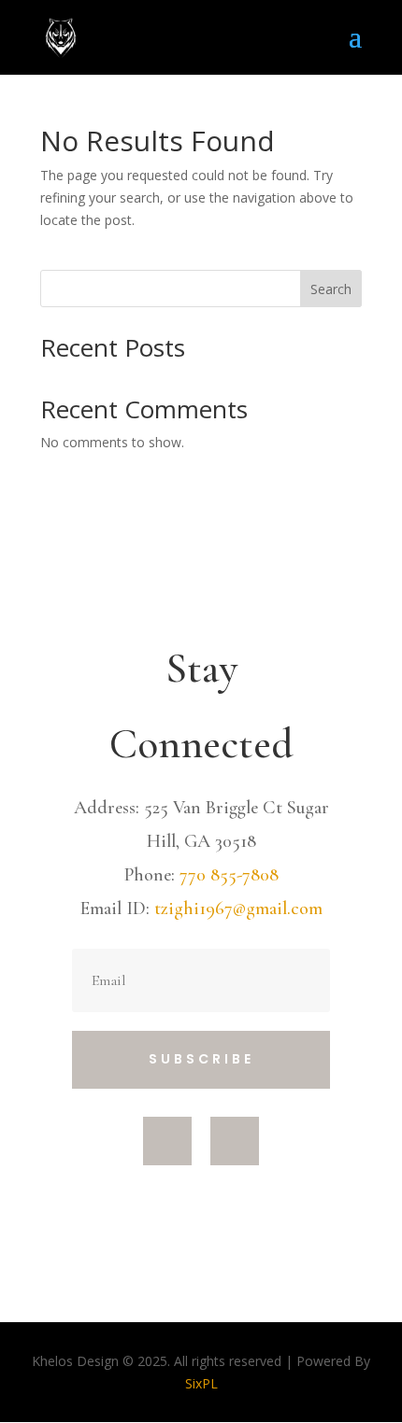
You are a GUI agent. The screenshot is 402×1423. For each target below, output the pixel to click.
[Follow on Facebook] (167, 1141)
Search (331, 289)
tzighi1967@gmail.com (238, 908)
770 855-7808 (229, 875)
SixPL (201, 1383)
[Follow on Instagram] (234, 1141)
